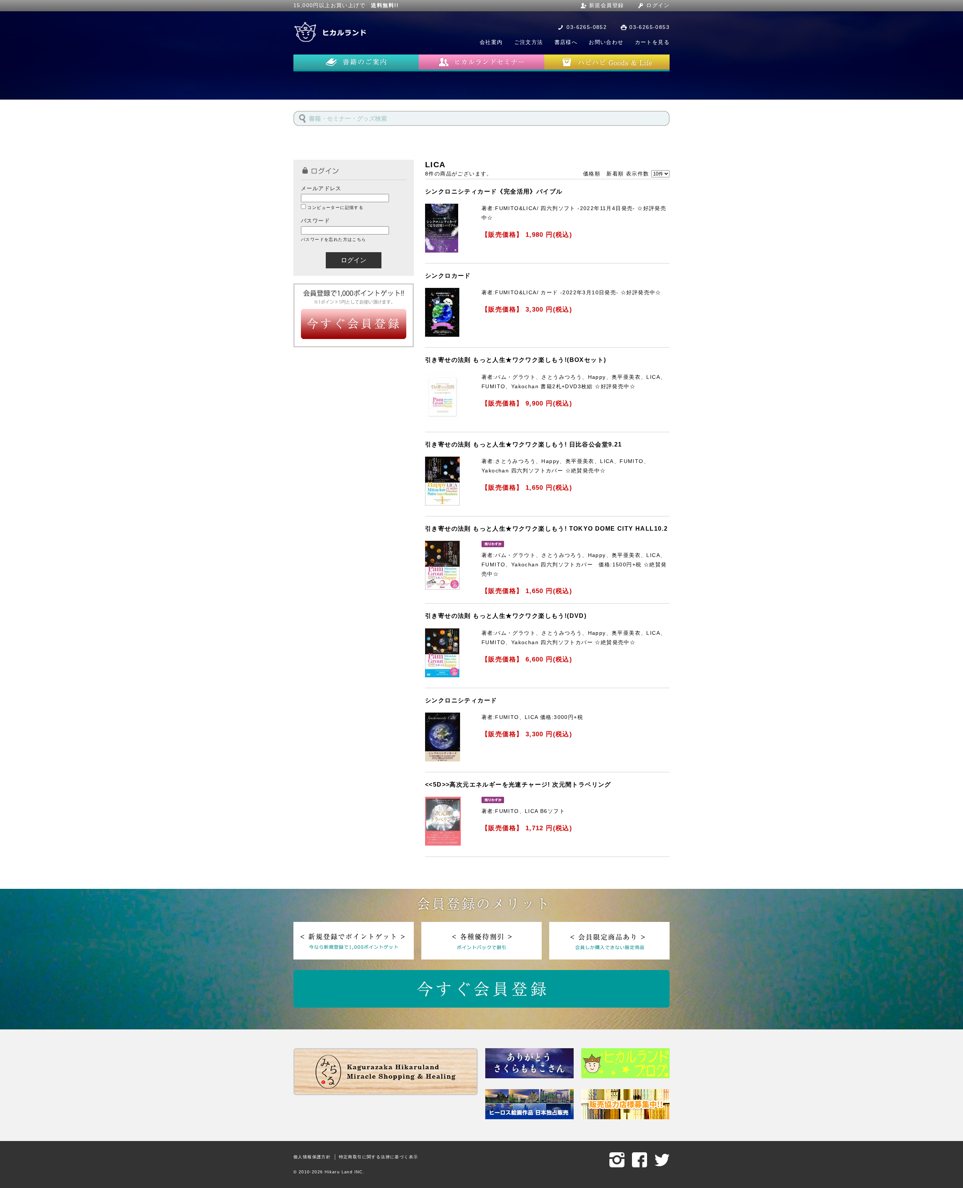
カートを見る (652, 42)
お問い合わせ (606, 42)
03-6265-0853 (649, 27)
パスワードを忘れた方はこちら (333, 239)
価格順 (591, 174)
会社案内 (491, 42)
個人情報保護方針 (312, 1157)
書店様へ (566, 42)
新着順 (615, 174)
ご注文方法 (528, 42)
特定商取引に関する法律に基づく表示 (378, 1157)
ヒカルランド (331, 32)
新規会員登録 (606, 5)
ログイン (658, 5)
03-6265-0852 (587, 27)
